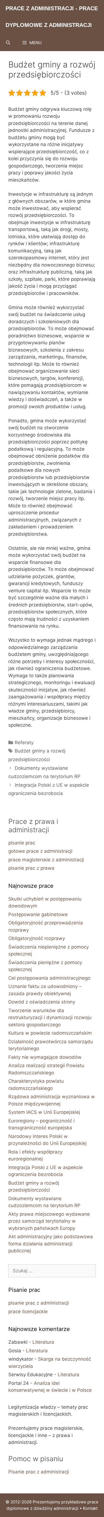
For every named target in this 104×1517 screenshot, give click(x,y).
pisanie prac (21, 843)
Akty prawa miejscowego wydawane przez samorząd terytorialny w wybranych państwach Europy (49, 1221)
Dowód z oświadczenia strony (41, 1002)
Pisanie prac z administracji (38, 1472)
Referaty (24, 742)
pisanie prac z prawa (31, 868)
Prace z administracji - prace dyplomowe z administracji (52, 16)
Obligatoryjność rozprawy (36, 938)
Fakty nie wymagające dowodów (45, 1057)
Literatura (43, 1342)
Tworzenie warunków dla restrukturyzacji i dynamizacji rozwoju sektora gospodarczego (50, 1017)
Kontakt (90, 1508)
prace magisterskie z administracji (46, 859)
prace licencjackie (28, 1311)
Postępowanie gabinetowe (38, 914)
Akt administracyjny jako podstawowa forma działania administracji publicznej (50, 1243)
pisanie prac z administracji (38, 1303)
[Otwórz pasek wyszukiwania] (8, 42)
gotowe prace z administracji (40, 851)
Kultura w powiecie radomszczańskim (50, 1033)
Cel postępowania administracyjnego (49, 978)
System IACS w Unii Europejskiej (44, 1112)
